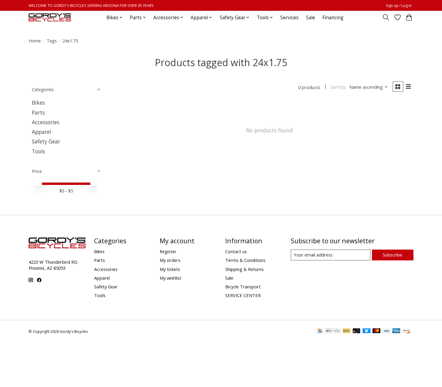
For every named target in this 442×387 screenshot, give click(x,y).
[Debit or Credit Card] (357, 331)
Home (35, 41)
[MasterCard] (376, 331)
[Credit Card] (320, 331)
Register (168, 251)
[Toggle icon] (386, 17)
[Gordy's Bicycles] (50, 17)
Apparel (41, 131)
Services (289, 17)
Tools (38, 151)
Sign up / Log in (399, 5)
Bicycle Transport (243, 287)
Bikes (38, 102)
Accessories (45, 122)
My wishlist (170, 278)
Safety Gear (46, 141)
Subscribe (392, 255)
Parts (38, 112)
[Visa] (386, 331)
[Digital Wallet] (333, 331)
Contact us (236, 251)
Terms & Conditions (245, 260)
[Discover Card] (406, 331)
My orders (170, 260)
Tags (52, 41)
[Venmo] (366, 331)
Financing (332, 17)
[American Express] (396, 331)
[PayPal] (347, 331)
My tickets (170, 269)
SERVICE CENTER (243, 295)
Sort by (337, 87)
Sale (310, 17)
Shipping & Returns (244, 269)
